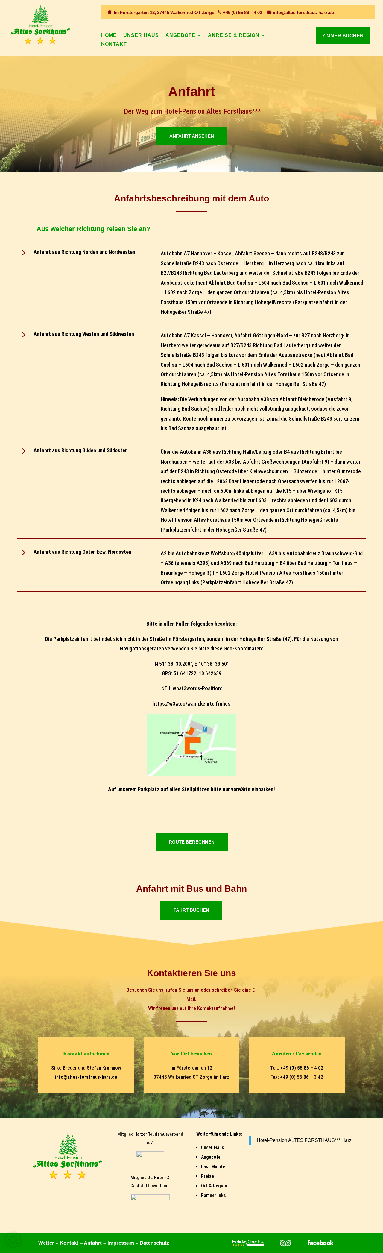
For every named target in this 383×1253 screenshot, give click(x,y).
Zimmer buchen (343, 35)
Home (109, 35)
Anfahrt (93, 1243)
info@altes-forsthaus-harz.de (303, 12)
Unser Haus (141, 35)
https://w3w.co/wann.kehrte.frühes (191, 703)
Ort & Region (214, 1186)
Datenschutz (154, 1243)
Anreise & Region (233, 35)
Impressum (120, 1243)
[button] (13, 1240)
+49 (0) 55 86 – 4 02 (242, 12)
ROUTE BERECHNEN (192, 841)
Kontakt (114, 44)
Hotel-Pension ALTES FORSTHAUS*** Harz (304, 1140)
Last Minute (213, 1166)
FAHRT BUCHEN (191, 910)
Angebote (180, 35)
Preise (207, 1176)
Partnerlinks (213, 1195)
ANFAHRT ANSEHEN (191, 136)
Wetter (46, 1243)
